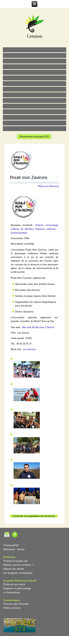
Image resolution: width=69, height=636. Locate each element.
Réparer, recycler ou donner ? (18, 565)
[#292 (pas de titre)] (34, 128)
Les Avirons (29, 349)
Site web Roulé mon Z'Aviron (38, 327)
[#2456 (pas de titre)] (34, 89)
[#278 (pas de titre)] (34, 111)
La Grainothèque (11, 592)
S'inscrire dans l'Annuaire (16, 604)
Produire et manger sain (15, 561)
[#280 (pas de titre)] (34, 117)
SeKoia (20, 549)
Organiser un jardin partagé (17, 588)
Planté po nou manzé (14, 584)
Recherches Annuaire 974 (34, 136)
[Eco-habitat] (34, 83)
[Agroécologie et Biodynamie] (34, 49)
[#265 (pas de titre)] (34, 77)
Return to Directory (48, 186)
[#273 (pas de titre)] (34, 106)
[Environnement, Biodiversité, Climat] (34, 72)
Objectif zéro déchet (13, 569)
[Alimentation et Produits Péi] (34, 55)
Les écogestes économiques (18, 573)
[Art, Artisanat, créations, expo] (34, 100)
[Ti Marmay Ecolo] (34, 94)
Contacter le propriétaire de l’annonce (34, 516)
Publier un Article (12, 608)
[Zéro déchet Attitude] (34, 66)
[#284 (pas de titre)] (34, 123)
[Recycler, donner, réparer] (34, 61)
